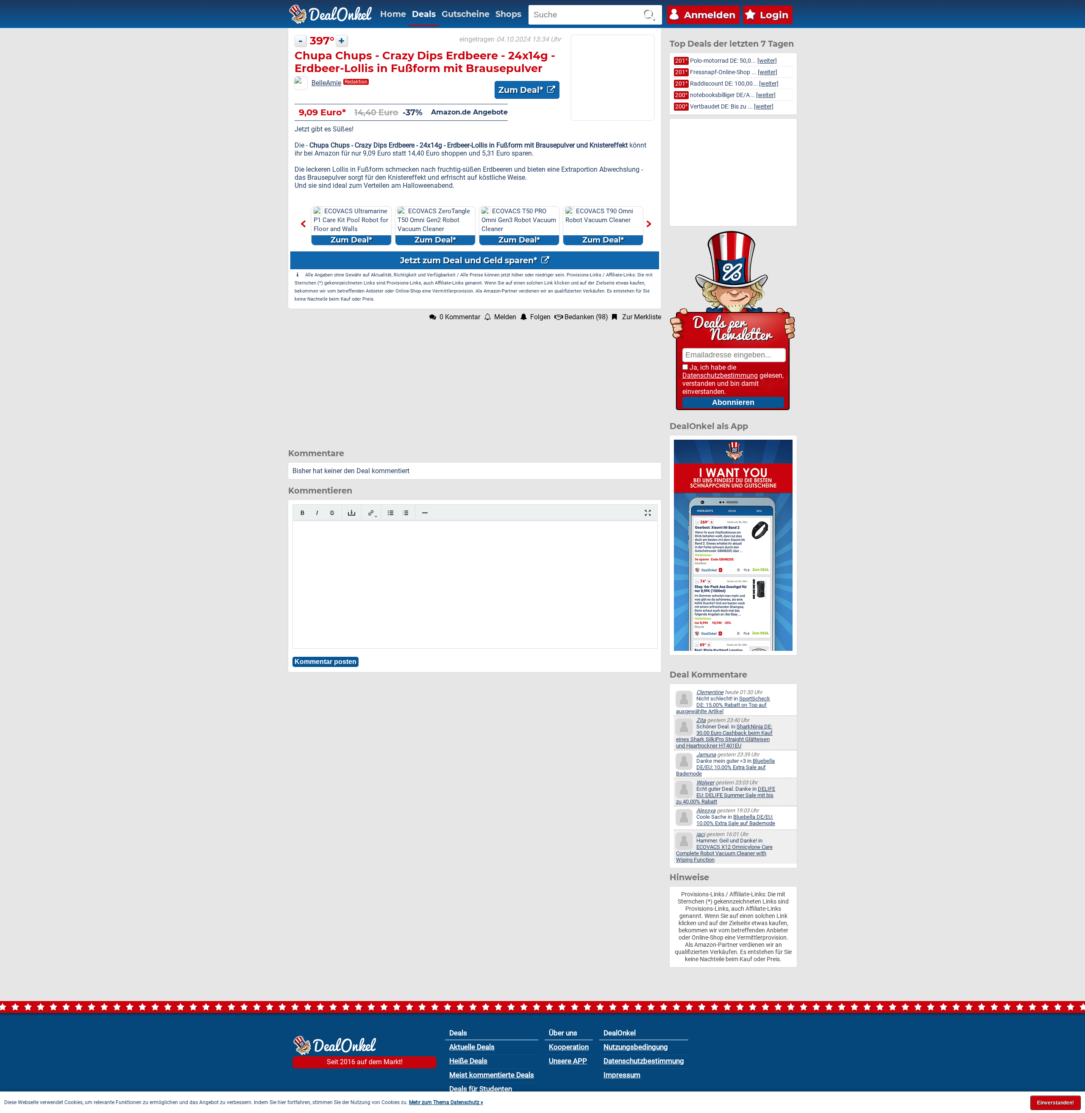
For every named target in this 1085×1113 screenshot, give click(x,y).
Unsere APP (568, 1061)
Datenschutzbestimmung (720, 375)
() (586, 317)
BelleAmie (326, 83)
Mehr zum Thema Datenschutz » (446, 1102)
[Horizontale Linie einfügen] (424, 512)
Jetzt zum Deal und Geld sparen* (469, 260)
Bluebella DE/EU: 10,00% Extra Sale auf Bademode (725, 767)
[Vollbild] (647, 512)
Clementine (709, 692)
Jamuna (706, 754)
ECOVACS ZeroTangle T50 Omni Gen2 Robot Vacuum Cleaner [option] (434, 226)
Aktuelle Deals (472, 1047)
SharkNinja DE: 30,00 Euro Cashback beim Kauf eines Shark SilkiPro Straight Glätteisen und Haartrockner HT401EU (724, 736)
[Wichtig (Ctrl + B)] (302, 512)
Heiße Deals (468, 1061)
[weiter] (767, 60)
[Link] (371, 512)
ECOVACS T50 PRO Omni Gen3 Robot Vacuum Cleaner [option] (518, 226)
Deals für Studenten (480, 1089)
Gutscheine (466, 14)
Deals (424, 14)
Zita (701, 720)
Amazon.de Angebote (469, 112)
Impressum (622, 1075)
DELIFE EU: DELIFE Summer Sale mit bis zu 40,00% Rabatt (725, 795)
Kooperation (569, 1047)
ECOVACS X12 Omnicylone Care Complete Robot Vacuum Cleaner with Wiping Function (724, 853)
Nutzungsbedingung (636, 1047)
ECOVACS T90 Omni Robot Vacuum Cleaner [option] (599, 226)
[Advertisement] (474, 380)
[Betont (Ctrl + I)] (317, 512)
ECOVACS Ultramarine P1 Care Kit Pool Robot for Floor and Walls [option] (351, 226)
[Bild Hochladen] (351, 512)
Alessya (705, 810)
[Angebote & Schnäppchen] (330, 14)
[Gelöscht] (332, 512)
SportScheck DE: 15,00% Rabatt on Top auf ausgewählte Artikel (723, 704)
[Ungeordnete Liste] (390, 512)
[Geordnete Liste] (405, 512)
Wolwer (705, 782)
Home (393, 14)
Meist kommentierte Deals (491, 1075)
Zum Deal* (521, 90)
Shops (508, 14)
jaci (700, 834)
